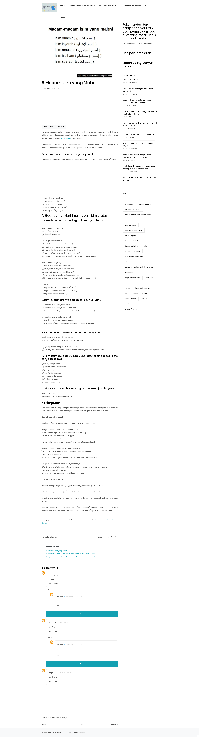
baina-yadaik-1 (145, 204)
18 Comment (133, 149)
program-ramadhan (132, 277)
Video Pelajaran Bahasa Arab (133, 5)
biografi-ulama (130, 225)
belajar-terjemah (131, 220)
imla (145, 246)
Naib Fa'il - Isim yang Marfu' (57, 550)
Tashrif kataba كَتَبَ (130, 80)
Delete (55, 583)
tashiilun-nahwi (130, 298)
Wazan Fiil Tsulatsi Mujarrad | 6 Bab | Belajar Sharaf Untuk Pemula (137, 101)
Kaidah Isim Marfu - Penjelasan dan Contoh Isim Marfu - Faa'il (70, 554)
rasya (51, 673)
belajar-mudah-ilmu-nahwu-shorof (138, 214)
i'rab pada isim (66, 138)
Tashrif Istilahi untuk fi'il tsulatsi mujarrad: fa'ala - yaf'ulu (140, 124)
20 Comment (132, 172)
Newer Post (46, 724)
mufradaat (129, 272)
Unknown (52, 623)
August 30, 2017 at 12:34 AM (64, 623)
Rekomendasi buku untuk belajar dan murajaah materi (93, 5)
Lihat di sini (61, 127)
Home (62, 5)
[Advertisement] (79, 107)
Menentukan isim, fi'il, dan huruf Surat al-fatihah (139, 179)
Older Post (114, 724)
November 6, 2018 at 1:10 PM (74, 596)
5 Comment (133, 105)
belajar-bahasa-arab (133, 209)
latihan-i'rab (129, 262)
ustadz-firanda (131, 309)
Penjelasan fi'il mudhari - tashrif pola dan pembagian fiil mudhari (71, 557)
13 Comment (133, 137)
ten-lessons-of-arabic (133, 304)
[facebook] (104, 537)
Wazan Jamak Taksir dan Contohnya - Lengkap (138, 144)
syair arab (149, 277)
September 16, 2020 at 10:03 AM (63, 673)
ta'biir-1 (127, 283)
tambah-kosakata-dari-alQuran (137, 288)
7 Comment (133, 117)
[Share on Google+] (112, 537)
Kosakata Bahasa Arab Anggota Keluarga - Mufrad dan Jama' (140, 112)
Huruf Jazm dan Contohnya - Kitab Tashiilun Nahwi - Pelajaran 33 (137, 156)
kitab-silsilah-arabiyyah (134, 256)
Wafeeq (60, 597)
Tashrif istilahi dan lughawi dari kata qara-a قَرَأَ (138, 90)
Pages (62, 17)
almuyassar (55, 537)
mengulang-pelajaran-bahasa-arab (139, 267)
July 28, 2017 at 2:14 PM (61, 575)
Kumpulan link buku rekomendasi (139, 43)
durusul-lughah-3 (131, 246)
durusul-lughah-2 (131, 241)
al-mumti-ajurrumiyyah (134, 199)
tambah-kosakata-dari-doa (136, 293)
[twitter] (108, 537)
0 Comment (133, 83)
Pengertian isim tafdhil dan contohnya (139, 134)
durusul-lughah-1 (131, 235)
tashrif (144, 298)
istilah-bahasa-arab (132, 251)
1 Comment (133, 94)
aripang (52, 575)
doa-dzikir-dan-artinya (133, 230)
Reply (50, 583)
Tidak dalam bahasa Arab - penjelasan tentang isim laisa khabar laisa (139, 167)
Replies (50, 590)
